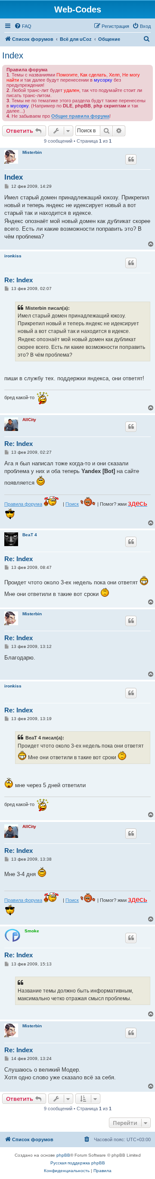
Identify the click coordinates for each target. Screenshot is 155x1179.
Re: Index (18, 280)
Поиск (72, 504)
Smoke (32, 931)
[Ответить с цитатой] (130, 159)
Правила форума (23, 504)
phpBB (63, 1155)
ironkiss (13, 256)
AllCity (29, 419)
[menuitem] (22, 26)
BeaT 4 (29, 534)
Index (12, 55)
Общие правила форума (80, 116)
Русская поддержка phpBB (77, 1163)
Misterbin (32, 152)
